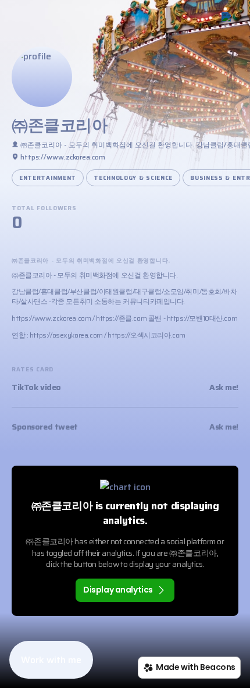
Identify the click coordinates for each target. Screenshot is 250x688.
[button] (51, 660)
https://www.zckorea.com (51, 318)
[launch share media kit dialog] (228, 19)
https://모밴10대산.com (202, 318)
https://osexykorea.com (66, 335)
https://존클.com (121, 318)
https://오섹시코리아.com (146, 335)
